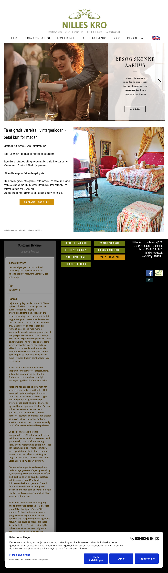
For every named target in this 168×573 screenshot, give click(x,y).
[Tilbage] (9, 82)
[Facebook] (149, 273)
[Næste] (159, 82)
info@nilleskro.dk (112, 32)
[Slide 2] (86, 116)
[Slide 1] (82, 117)
